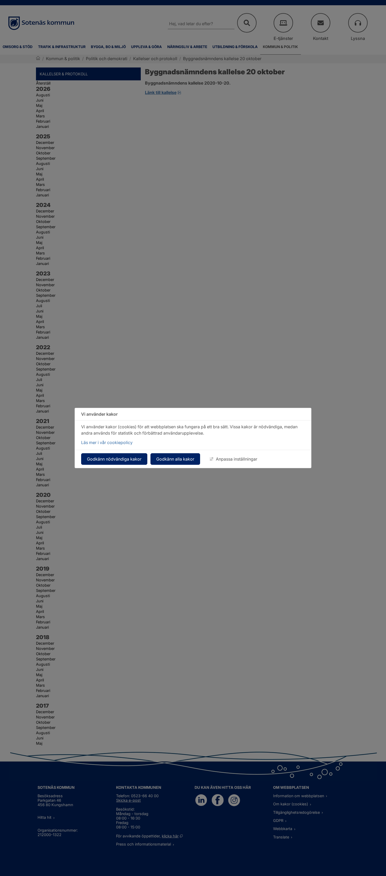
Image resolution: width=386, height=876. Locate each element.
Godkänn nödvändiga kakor (114, 459)
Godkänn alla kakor (175, 459)
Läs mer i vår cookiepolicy (107, 442)
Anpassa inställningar (236, 459)
